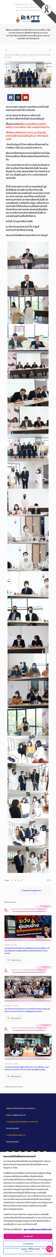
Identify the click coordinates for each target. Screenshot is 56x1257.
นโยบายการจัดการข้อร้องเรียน (27, 7)
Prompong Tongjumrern (28, 54)
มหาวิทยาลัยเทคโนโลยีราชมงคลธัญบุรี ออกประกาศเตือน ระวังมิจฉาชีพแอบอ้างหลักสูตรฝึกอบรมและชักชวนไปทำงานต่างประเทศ (27, 951)
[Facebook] (10, 97)
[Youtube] (25, 97)
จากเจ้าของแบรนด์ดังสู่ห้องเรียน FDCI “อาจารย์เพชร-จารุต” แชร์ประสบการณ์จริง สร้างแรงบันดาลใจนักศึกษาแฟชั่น (26, 1068)
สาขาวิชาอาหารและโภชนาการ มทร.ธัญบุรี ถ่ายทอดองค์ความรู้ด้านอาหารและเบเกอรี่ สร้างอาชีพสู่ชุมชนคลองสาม (27, 1010)
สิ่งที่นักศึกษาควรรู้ (21, 4)
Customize (28, 1243)
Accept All (28, 1236)
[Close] (54, 1153)
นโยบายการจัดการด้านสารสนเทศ (28, 10)
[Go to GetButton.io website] (49, 1254)
